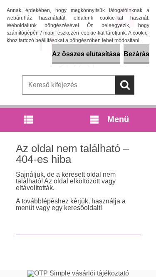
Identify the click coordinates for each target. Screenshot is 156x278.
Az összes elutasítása (86, 54)
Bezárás (136, 54)
